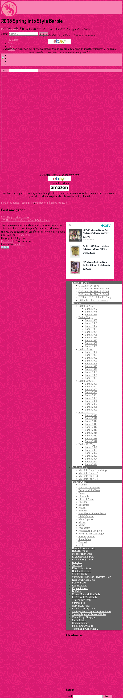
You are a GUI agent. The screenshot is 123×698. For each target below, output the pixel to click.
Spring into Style (59, 202)
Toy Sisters (6, 22)
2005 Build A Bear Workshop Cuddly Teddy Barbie (25, 220)
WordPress (18, 244)
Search (4, 33)
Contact (12, 46)
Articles (11, 49)
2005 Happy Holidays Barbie (15, 217)
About (11, 43)
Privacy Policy (23, 234)
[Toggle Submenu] (90, 283)
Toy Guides (13, 39)
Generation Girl (42, 202)
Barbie (4, 202)
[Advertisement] (94, 662)
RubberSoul (7, 241)
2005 (24, 202)
